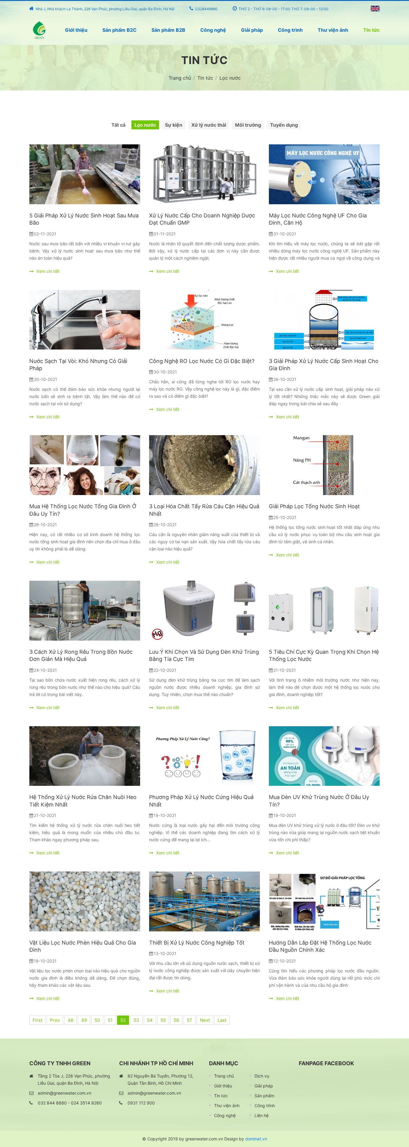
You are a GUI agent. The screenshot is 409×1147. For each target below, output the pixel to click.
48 (70, 1020)
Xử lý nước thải (208, 125)
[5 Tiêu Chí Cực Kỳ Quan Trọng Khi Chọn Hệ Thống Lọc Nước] (324, 611)
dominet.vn (256, 1138)
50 (97, 1020)
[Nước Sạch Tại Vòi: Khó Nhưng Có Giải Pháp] (84, 320)
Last (222, 1020)
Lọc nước (145, 125)
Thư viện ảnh (333, 30)
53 (136, 1020)
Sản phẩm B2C (119, 30)
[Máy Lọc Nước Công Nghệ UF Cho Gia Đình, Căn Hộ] (324, 174)
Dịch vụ (262, 1075)
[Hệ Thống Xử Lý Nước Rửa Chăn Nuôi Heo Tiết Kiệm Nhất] (84, 756)
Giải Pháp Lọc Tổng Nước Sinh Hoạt (314, 506)
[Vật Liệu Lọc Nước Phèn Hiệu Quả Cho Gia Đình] (84, 901)
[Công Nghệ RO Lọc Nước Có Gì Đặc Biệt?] (204, 320)
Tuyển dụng (284, 125)
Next (205, 1020)
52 (123, 1020)
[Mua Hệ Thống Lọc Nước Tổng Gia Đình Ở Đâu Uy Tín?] (84, 465)
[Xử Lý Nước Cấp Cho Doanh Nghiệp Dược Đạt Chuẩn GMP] (204, 174)
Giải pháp (252, 30)
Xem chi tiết (47, 271)
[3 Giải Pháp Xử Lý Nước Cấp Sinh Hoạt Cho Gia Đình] (324, 320)
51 (110, 1020)
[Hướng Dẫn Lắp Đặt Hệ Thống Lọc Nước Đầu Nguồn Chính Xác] (324, 901)
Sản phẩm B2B (168, 30)
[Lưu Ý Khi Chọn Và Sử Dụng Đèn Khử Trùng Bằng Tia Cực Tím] (204, 611)
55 (163, 1020)
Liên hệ (262, 1115)
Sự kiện (173, 125)
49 (84, 1020)
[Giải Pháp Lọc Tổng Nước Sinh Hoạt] (324, 465)
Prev (55, 1020)
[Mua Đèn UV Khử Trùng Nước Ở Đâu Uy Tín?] (324, 756)
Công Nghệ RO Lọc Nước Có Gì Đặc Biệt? (202, 361)
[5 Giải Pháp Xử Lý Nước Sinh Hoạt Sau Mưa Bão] (84, 174)
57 (189, 1020)
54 (150, 1020)
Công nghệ (213, 30)
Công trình (290, 30)
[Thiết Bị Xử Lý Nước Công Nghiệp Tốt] (204, 901)
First (37, 1020)
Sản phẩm (264, 1095)
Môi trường (248, 125)
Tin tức (371, 30)
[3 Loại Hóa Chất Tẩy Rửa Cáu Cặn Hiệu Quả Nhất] (204, 465)
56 (176, 1020)
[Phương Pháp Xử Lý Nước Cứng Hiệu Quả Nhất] (204, 756)
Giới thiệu (76, 30)
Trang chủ (224, 1075)
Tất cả (118, 125)
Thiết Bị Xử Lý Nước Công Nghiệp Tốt (197, 942)
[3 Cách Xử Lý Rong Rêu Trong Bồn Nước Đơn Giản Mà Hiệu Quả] (84, 611)
